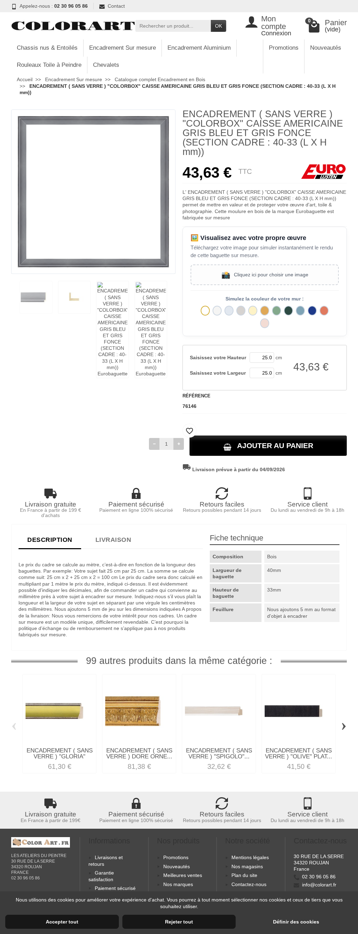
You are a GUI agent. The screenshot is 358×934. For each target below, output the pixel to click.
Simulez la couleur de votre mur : (264, 299)
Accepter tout (62, 922)
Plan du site (244, 875)
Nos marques (178, 884)
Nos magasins (247, 866)
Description (49, 539)
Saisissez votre (218, 357)
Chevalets (106, 65)
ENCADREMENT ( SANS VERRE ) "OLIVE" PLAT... (298, 753)
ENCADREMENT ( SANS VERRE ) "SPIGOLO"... (219, 753)
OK (218, 26)
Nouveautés (325, 47)
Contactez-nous (248, 884)
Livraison (113, 539)
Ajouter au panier (275, 445)
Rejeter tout (179, 922)
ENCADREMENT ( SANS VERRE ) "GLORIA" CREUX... (60, 756)
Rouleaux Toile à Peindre (49, 65)
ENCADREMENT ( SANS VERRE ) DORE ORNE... (139, 753)
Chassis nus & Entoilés (47, 47)
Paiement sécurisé (115, 888)
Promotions (284, 47)
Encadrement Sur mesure (122, 47)
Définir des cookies (296, 922)
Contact (116, 6)
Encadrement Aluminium (199, 47)
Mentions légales (250, 857)
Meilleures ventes (182, 875)
